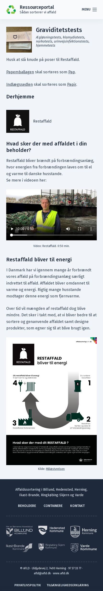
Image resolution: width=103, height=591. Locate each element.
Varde (79, 495)
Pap (71, 72)
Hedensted (64, 490)
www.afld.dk (61, 573)
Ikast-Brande (29, 495)
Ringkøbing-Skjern (55, 495)
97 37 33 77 (74, 568)
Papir (71, 84)
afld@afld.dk (42, 573)
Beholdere (27, 506)
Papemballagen (20, 72)
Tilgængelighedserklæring (68, 585)
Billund (48, 490)
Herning (80, 490)
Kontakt (77, 506)
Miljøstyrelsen (55, 469)
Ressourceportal (37, 7)
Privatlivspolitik (27, 585)
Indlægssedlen (19, 84)
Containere (53, 506)
